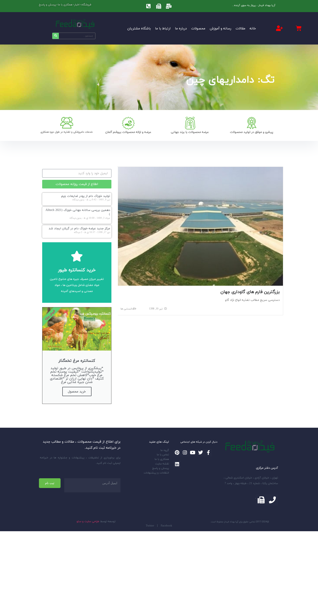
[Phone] (272, 499)
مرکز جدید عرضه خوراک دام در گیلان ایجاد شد (79, 228)
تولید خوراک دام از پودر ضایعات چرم (85, 196)
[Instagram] (185, 452)
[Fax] (159, 6)
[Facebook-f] (208, 452)
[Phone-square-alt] (148, 6)
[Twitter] (200, 452)
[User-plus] (279, 28)
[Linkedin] (177, 464)
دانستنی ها (126, 308)
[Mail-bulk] (169, 6)
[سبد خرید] (299, 28)
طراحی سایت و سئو (88, 521)
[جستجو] (55, 36)
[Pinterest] (177, 452)
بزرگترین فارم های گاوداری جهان (250, 291)
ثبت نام (49, 483)
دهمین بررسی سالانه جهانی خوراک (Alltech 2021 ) (77, 212)
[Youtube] (192, 452)
